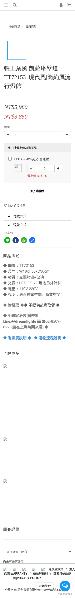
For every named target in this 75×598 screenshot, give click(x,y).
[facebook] (15, 240)
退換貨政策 (56, 569)
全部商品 (14, 26)
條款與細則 (40, 573)
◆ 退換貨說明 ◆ (17, 337)
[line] (7, 240)
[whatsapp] (24, 240)
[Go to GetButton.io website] (65, 594)
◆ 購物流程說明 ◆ (50, 337)
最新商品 (31, 26)
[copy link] (32, 240)
